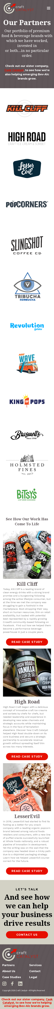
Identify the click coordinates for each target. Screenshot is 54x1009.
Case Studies (11, 977)
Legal (33, 977)
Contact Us (27, 934)
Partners (8, 965)
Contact (34, 971)
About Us (8, 971)
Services (35, 965)
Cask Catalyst (14, 70)
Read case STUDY (27, 642)
